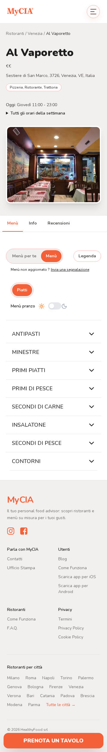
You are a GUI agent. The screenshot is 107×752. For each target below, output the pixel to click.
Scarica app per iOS (77, 576)
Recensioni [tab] (59, 223)
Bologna (35, 686)
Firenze (56, 686)
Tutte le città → (60, 704)
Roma (31, 677)
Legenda (87, 256)
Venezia (35, 33)
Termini (65, 619)
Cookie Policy (70, 637)
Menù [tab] (12, 223)
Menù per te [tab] (24, 256)
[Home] (20, 11)
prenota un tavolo (53, 740)
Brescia (88, 695)
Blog (62, 558)
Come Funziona (72, 567)
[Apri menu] (93, 11)
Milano (13, 677)
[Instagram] (10, 530)
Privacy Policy (71, 628)
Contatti (14, 558)
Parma (34, 704)
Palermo (86, 677)
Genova (14, 686)
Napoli (48, 677)
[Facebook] (23, 530)
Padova (68, 695)
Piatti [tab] (22, 290)
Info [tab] (33, 223)
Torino (66, 677)
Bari (30, 695)
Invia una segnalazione (70, 269)
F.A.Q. (12, 628)
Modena (14, 704)
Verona (14, 695)
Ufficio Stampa (21, 567)
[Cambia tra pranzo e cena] (54, 306)
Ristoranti (15, 33)
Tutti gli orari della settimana (37, 113)
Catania (47, 695)
